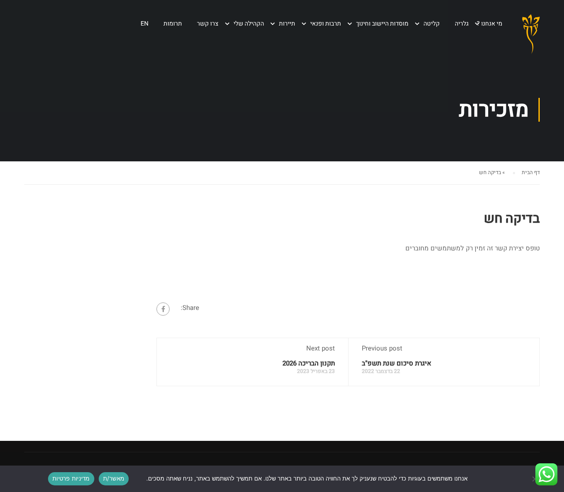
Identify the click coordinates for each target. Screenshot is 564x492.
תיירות (287, 23)
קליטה (431, 23)
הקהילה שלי (249, 23)
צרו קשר (208, 23)
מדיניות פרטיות (71, 478)
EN (144, 23)
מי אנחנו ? (489, 23)
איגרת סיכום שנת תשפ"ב (396, 363)
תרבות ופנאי (325, 23)
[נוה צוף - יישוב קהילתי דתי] (531, 41)
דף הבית (531, 172)
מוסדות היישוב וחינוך (382, 23)
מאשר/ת (114, 478)
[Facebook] (163, 309)
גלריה (461, 23)
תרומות (172, 23)
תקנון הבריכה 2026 (308, 363)
